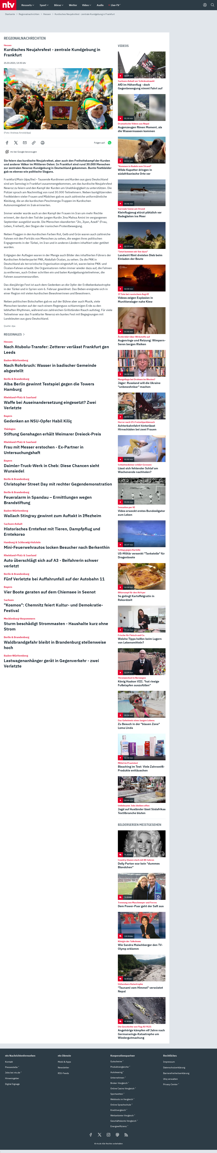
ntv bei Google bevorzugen (23, 151)
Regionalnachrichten (29, 14)
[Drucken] (42, 143)
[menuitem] (33, 5)
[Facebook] (7, 143)
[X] (16, 143)
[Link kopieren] (34, 143)
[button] (58, 101)
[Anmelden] (205, 5)
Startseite (10, 14)
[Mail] (25, 143)
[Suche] (212, 5)
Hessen (47, 14)
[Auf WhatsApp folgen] (109, 142)
